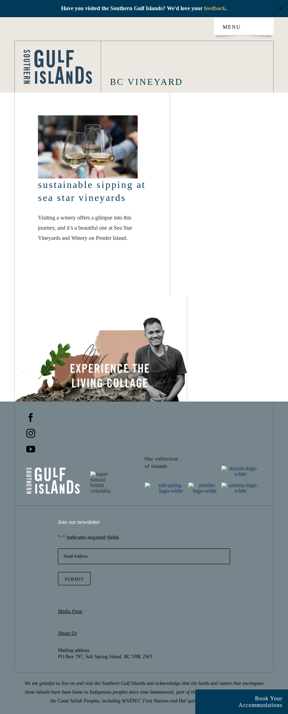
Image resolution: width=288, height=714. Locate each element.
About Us (67, 633)
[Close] (204, 697)
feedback (214, 8)
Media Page (70, 611)
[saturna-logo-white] (240, 485)
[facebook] (30, 417)
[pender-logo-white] (204, 485)
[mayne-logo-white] (240, 468)
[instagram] (30, 433)
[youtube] (30, 449)
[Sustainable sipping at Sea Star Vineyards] (88, 146)
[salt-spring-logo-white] (164, 485)
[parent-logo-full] (58, 52)
